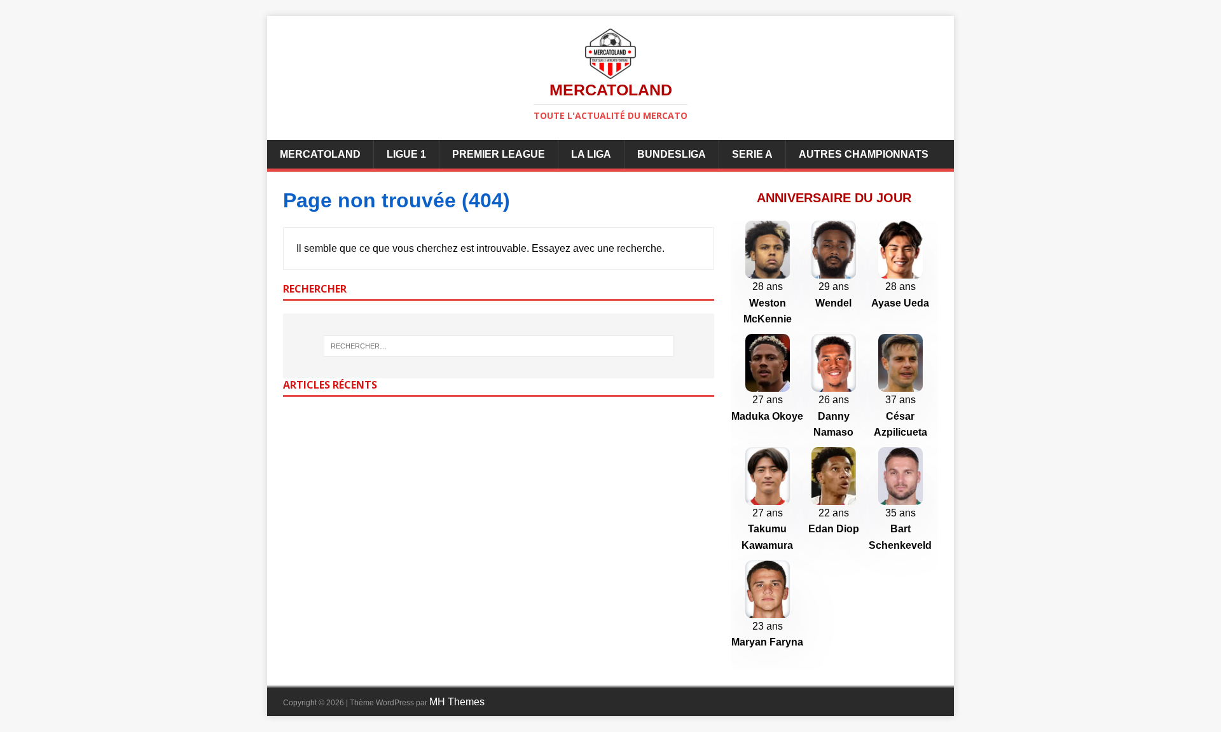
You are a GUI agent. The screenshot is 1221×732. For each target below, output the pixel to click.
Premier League (498, 154)
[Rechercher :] (499, 346)
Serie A (752, 154)
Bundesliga (671, 154)
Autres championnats (863, 154)
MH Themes (457, 701)
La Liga (591, 154)
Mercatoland (320, 154)
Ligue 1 (406, 154)
